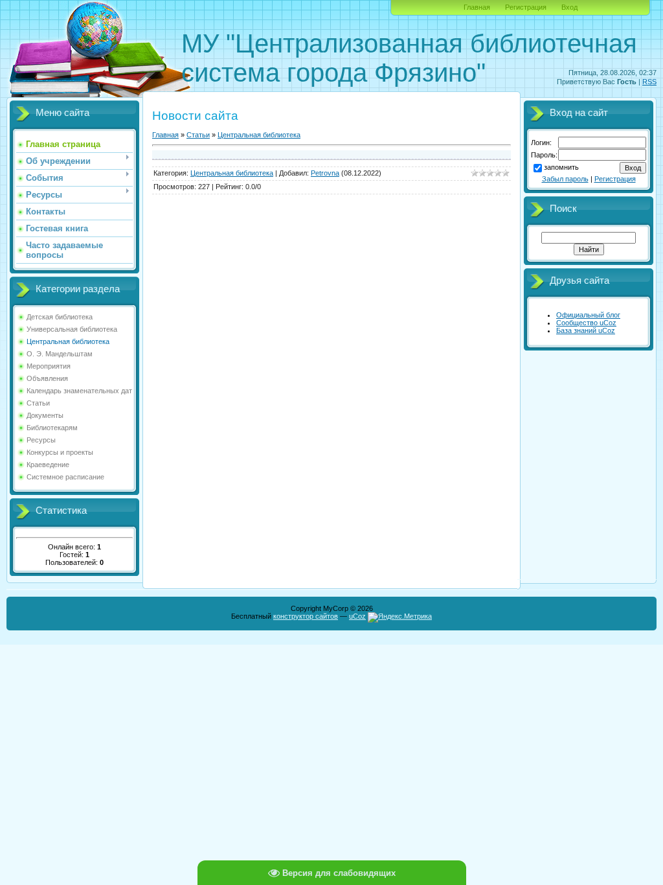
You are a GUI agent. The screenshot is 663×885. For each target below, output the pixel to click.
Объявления (47, 378)
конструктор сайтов (305, 616)
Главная (477, 7)
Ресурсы (41, 440)
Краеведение (48, 464)
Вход (569, 7)
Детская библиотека (60, 317)
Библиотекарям (52, 427)
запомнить (561, 167)
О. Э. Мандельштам (60, 354)
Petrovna (325, 173)
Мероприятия (49, 366)
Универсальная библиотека (72, 329)
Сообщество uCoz (586, 323)
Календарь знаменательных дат (79, 391)
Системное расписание (65, 477)
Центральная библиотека (68, 341)
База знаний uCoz (585, 330)
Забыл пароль (565, 179)
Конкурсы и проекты (60, 452)
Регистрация (525, 7)
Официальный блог (588, 315)
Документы (45, 415)
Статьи (38, 403)
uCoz (357, 616)
